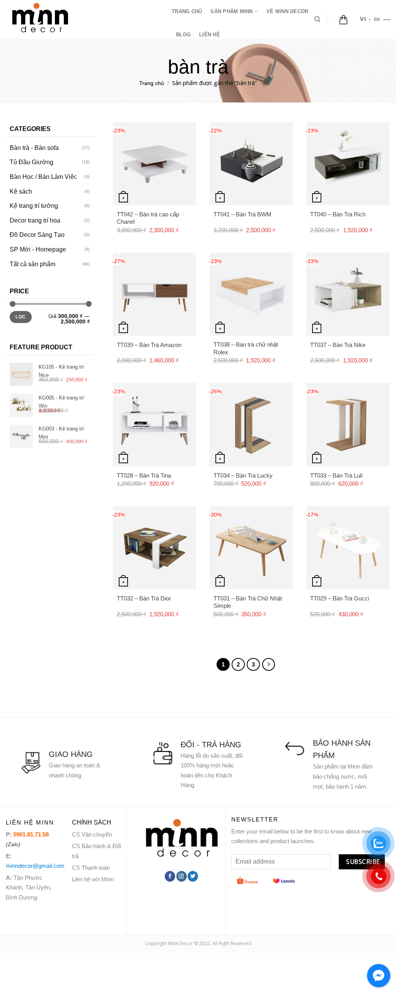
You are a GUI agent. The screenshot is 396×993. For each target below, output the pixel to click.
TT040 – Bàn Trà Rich (337, 214)
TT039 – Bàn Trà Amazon (149, 345)
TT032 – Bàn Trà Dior (144, 598)
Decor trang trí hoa (35, 220)
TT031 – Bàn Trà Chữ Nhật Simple (247, 602)
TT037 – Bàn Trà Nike (337, 345)
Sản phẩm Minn (231, 11)
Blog (183, 34)
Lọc (20, 317)
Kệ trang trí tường (34, 205)
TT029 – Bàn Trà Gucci (339, 598)
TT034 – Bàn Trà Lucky (243, 475)
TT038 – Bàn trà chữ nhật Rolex (245, 348)
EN (377, 19)
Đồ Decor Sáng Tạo (37, 234)
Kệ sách (21, 191)
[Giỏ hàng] (343, 19)
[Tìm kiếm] (317, 19)
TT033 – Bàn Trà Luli (336, 475)
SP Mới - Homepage (38, 249)
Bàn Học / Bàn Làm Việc (43, 176)
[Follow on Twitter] (193, 876)
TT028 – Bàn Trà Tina (144, 475)
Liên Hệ (209, 34)
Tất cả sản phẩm (32, 264)
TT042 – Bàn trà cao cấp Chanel (148, 218)
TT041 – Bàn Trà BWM (242, 214)
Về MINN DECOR (287, 11)
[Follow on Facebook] (170, 876)
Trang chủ (187, 11)
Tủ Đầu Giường (31, 162)
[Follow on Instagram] (181, 876)
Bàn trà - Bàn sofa (34, 148)
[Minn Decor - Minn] (83, 19)
